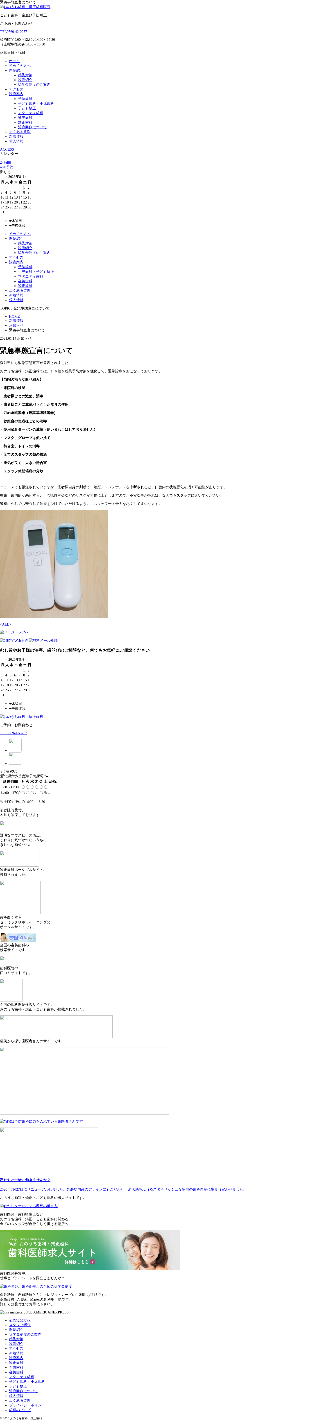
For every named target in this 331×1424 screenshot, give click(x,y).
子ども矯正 (27, 108)
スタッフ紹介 (20, 1325)
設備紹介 (25, 80)
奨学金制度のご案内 (34, 84)
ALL (5, 624)
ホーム (14, 61)
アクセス (16, 89)
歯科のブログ (20, 1410)
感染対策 (25, 75)
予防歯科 (25, 99)
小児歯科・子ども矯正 (36, 271)
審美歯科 (25, 118)
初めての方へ (20, 66)
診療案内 (16, 94)
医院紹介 (16, 70)
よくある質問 (20, 132)
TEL (3, 158)
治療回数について (32, 127)
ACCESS (7, 149)
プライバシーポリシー (27, 1405)
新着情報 (16, 136)
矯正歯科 (25, 122)
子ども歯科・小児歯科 (36, 103)
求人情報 (16, 141)
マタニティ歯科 (30, 113)
